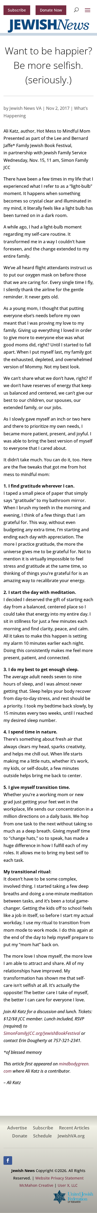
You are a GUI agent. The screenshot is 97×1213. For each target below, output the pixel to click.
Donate (19, 1136)
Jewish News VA (25, 108)
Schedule (42, 1136)
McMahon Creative (36, 1185)
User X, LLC (68, 1185)
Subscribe (17, 10)
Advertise (17, 1128)
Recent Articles (74, 1128)
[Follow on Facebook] (8, 1160)
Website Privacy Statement (59, 1178)
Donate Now (51, 10)
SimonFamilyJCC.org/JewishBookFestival (42, 1033)
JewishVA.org (71, 1136)
